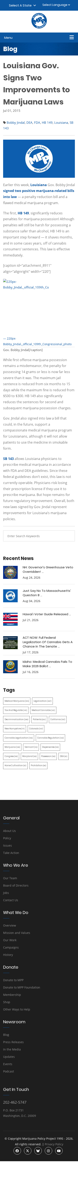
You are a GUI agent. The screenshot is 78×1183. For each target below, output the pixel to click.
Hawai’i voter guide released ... (47, 614)
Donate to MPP (13, 980)
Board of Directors (15, 885)
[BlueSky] (38, 1151)
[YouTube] (59, 1151)
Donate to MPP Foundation (21, 987)
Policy (7, 838)
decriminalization (16, 719)
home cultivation (15, 765)
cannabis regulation (50, 737)
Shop (6, 1002)
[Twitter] (27, 1151)
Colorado (36, 728)
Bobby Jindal (16, 122)
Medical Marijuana (17, 701)
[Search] (68, 535)
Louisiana (61, 122)
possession (48, 756)
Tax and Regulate (16, 710)
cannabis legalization (19, 737)
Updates (9, 1057)
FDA (37, 122)
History (8, 955)
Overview (9, 925)
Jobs (6, 893)
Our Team (10, 878)
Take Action (11, 853)
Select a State (21, 5)
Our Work (9, 940)
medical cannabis (43, 710)
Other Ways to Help (16, 1009)
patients (39, 719)
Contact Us (10, 900)
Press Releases (13, 1042)
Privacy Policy (54, 1144)
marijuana (12, 747)
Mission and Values (16, 933)
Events (7, 1064)
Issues (7, 845)
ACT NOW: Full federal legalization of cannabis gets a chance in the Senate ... (48, 642)
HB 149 (47, 122)
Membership (12, 995)
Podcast (8, 1071)
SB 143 (8, 458)
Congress (11, 756)
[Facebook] (17, 1151)
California (57, 719)
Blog (6, 1035)
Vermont (31, 747)
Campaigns (11, 947)
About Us (9, 831)
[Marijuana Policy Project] (39, 27)
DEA (29, 122)
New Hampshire (15, 728)
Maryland (29, 756)
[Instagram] (48, 1151)
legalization (42, 701)
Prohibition (38, 765)
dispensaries (50, 747)
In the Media (12, 1049)
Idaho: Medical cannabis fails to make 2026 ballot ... (47, 663)
